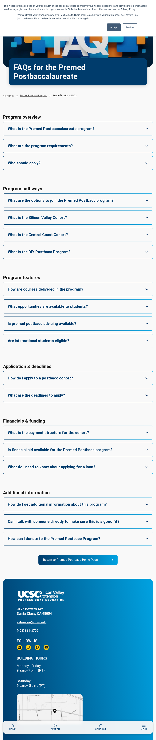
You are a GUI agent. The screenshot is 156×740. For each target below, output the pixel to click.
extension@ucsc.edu (31, 622)
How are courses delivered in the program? (45, 289)
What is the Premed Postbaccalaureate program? (51, 128)
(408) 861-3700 (27, 630)
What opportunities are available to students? (48, 306)
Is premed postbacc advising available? (42, 323)
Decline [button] (130, 27)
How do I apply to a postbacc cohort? (40, 378)
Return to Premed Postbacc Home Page (70, 560)
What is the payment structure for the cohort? (48, 432)
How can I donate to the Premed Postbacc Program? (54, 538)
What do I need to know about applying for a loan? (51, 467)
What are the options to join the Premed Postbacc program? (61, 200)
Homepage (8, 95)
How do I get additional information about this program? (57, 504)
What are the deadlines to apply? (36, 395)
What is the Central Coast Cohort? (38, 234)
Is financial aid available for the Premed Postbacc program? (60, 450)
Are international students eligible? (38, 340)
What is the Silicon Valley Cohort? (37, 217)
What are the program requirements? (40, 146)
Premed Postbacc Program (33, 95)
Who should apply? (24, 163)
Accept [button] (113, 27)
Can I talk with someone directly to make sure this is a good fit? (63, 521)
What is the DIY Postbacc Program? (39, 252)
